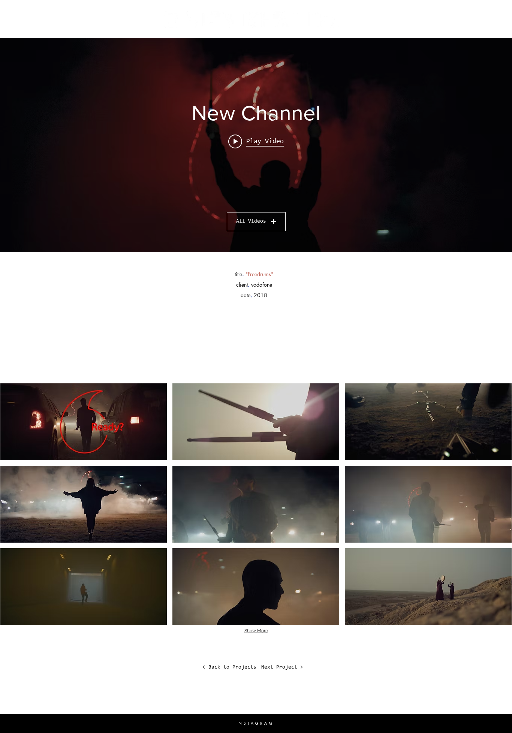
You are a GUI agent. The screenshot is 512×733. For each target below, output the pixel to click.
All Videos (251, 221)
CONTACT (459, 13)
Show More (256, 630)
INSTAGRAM (254, 723)
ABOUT (48, 13)
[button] (83, 421)
